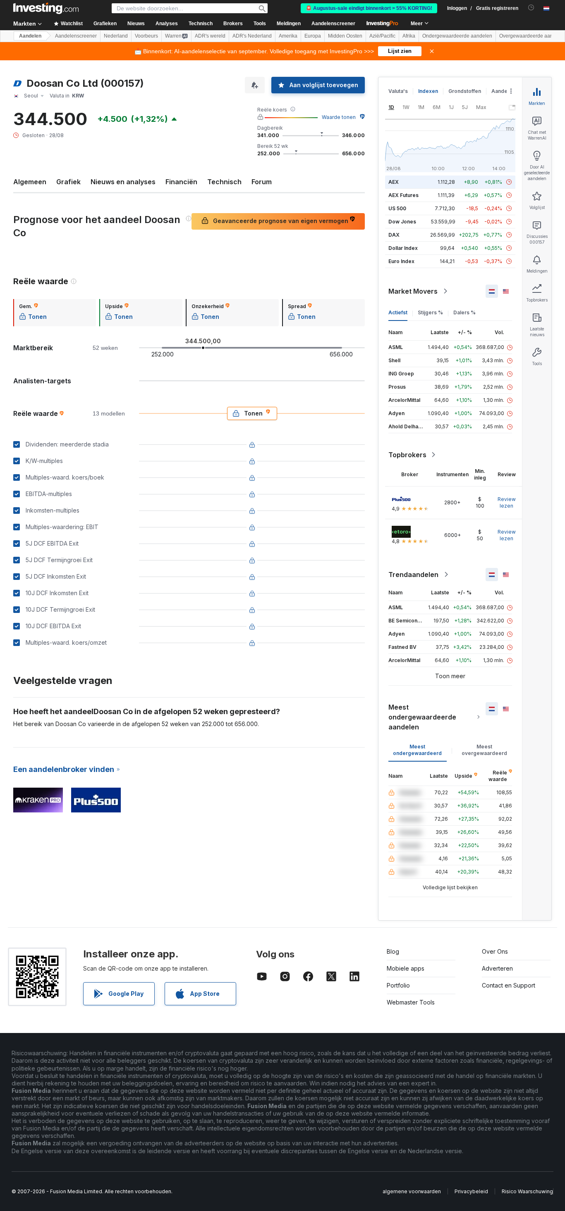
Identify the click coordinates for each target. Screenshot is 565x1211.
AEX (393, 182)
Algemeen (29, 182)
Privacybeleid (471, 1191)
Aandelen (30, 36)
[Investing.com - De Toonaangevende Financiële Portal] (46, 8)
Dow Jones (402, 221)
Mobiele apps (405, 968)
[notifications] (531, 8)
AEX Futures (403, 195)
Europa (312, 36)
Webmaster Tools (411, 1002)
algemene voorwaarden (412, 1191)
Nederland (116, 36)
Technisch (224, 182)
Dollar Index (403, 248)
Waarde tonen (339, 117)
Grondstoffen (464, 91)
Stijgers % (430, 312)
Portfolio (398, 985)
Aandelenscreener (333, 23)
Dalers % (464, 312)
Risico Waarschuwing (527, 1191)
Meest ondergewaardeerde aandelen (422, 717)
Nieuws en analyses (123, 182)
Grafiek (68, 182)
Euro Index (401, 261)
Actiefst (397, 312)
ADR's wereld (210, 36)
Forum (261, 182)
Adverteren (497, 968)
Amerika (288, 36)
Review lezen (507, 502)
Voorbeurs (146, 36)
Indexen (428, 91)
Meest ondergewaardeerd (417, 749)
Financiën (181, 182)
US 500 (397, 208)
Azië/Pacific (382, 36)
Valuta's (398, 91)
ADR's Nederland (252, 36)
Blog (393, 951)
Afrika (408, 36)
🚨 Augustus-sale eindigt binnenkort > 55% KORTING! (369, 8)
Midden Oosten (345, 36)
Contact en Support (508, 985)
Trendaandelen (413, 574)
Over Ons (495, 951)
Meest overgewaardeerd (484, 749)
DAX (394, 235)
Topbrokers (407, 455)
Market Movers (413, 291)
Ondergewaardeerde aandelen (457, 36)
